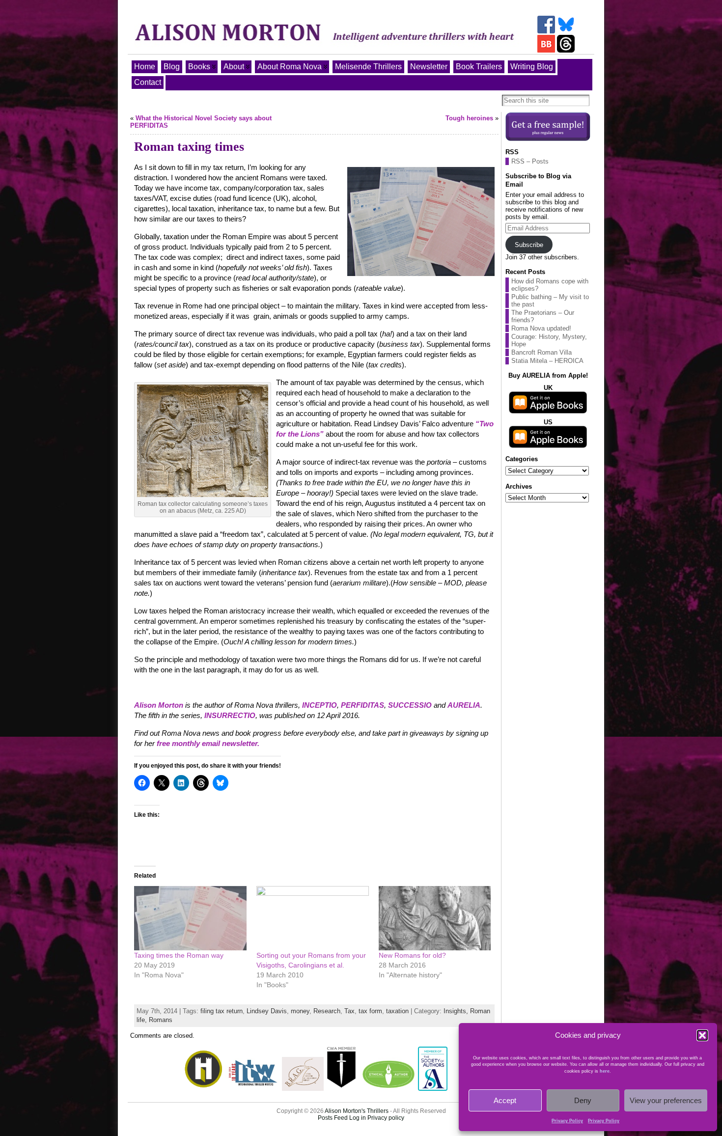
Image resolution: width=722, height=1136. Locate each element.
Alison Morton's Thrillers (357, 1111)
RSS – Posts (530, 161)
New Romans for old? (412, 955)
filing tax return (221, 1011)
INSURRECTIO (229, 715)
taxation (397, 1011)
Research (326, 1011)
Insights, (457, 1011)
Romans (160, 1020)
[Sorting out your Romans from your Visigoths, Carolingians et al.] (312, 918)
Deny (582, 1100)
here (605, 1071)
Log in (357, 1117)
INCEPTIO (319, 705)
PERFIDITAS (362, 705)
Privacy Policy (567, 1120)
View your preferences (666, 1100)
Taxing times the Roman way (178, 955)
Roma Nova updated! (541, 328)
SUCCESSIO (410, 705)
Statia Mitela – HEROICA (547, 360)
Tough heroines (469, 118)
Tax (349, 1011)
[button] (702, 1035)
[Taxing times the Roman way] (190, 918)
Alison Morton (158, 705)
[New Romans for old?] (435, 918)
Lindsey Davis (267, 1011)
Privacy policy (385, 1117)
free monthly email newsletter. (208, 743)
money (300, 1011)
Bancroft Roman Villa (541, 352)
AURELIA (463, 705)
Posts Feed (333, 1117)
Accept (505, 1100)
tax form (370, 1011)
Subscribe (529, 245)
